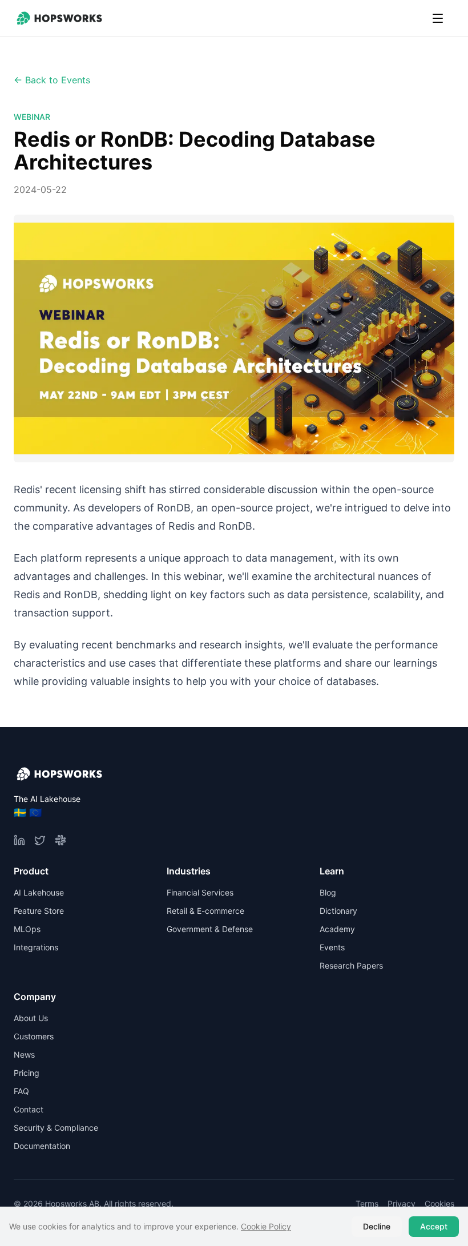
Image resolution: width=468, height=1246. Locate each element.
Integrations (36, 947)
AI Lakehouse (39, 892)
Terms (367, 1203)
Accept (433, 1226)
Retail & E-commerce (205, 911)
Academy (337, 929)
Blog (328, 892)
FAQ (21, 1091)
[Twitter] (40, 840)
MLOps (27, 929)
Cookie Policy (266, 1226)
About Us (31, 1018)
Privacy (401, 1203)
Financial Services (200, 892)
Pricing (26, 1073)
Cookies (439, 1203)
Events (332, 947)
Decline (376, 1226)
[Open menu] (437, 18)
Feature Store (39, 911)
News (24, 1054)
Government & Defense (210, 929)
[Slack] (60, 840)
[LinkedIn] (19, 840)
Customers (34, 1036)
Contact (28, 1109)
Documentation (42, 1146)
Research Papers (351, 965)
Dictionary (338, 911)
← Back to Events (52, 80)
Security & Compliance (56, 1127)
